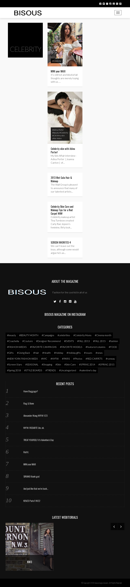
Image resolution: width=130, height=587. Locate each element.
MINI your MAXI (58, 71)
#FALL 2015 (99, 341)
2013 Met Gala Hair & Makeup (61, 179)
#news (99, 352)
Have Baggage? (30, 391)
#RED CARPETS (94, 358)
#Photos (77, 358)
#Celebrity (56, 61)
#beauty (55, 132)
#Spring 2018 (14, 370)
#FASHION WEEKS (17, 346)
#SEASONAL (31, 364)
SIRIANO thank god (31, 476)
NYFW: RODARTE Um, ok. (33, 427)
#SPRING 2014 (87, 364)
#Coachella (13, 341)
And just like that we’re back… (35, 488)
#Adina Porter (58, 130)
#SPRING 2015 (106, 364)
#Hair (36, 352)
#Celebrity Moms (82, 335)
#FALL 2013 (83, 341)
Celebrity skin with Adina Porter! (63, 150)
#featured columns (95, 346)
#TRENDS (51, 370)
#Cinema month (103, 335)
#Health (46, 352)
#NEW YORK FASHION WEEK (22, 358)
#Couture (27, 341)
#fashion (113, 341)
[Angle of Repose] (40, 546)
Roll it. (26, 452)
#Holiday (58, 352)
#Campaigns (48, 335)
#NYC (44, 358)
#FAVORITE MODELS (71, 346)
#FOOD (113, 346)
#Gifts (10, 352)
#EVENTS (69, 341)
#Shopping (47, 364)
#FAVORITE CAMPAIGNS (43, 346)
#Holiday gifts (74, 352)
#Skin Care (70, 364)
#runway (110, 358)
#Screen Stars (14, 364)
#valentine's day (87, 370)
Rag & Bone (28, 403)
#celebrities (64, 335)
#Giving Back (23, 352)
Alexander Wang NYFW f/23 (35, 415)
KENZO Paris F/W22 (31, 500)
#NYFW (55, 358)
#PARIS (66, 358)
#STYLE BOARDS (33, 370)
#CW (54, 135)
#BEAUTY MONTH (28, 335)
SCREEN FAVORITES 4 (61, 242)
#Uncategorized (67, 370)
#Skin (58, 364)
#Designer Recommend (48, 341)
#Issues (88, 352)
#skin (59, 138)
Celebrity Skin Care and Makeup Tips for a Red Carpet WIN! (62, 210)
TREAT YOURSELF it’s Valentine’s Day (38, 440)
